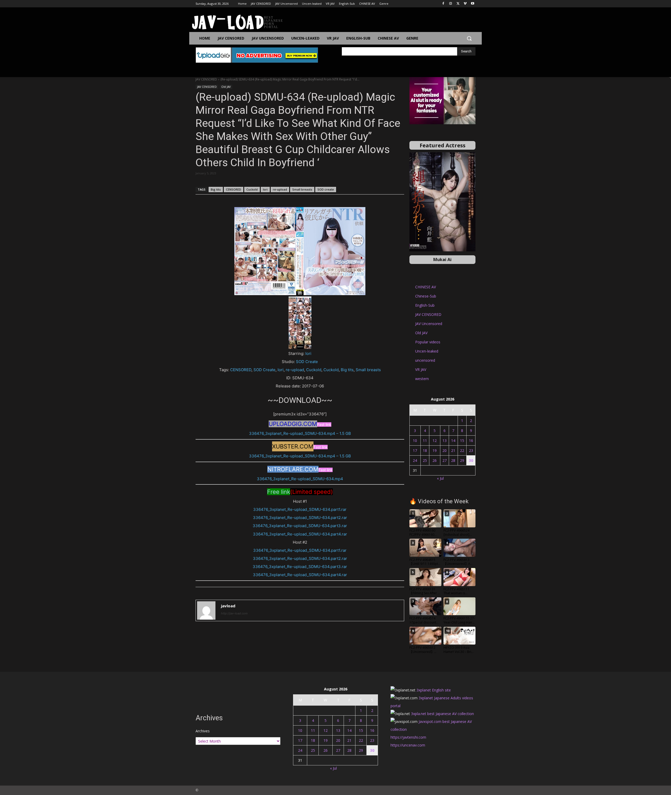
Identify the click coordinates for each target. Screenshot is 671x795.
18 (425, 450)
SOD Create (307, 361)
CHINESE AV (425, 286)
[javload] (206, 610)
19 (434, 450)
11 (425, 440)
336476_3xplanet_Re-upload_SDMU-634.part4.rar (300, 534)
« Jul (440, 478)
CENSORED (233, 189)
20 (444, 450)
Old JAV (226, 87)
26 (434, 460)
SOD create (325, 189)
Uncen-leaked (426, 351)
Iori (265, 189)
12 (434, 440)
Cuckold (252, 189)
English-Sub (425, 305)
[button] (469, 38)
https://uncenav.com (408, 745)
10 (415, 440)
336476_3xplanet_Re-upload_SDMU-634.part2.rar (300, 517)
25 (425, 460)
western (422, 378)
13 (444, 440)
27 (444, 460)
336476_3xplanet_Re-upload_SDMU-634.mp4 (300, 478)
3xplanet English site (433, 690)
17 (415, 450)
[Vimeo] (465, 4)
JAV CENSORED (206, 79)
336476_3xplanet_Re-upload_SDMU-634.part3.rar (300, 525)
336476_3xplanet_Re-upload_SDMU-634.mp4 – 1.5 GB (300, 433)
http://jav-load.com (234, 613)
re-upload (280, 189)
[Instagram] (451, 4)
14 (453, 440)
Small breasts (302, 189)
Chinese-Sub (425, 296)
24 (415, 460)
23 (471, 450)
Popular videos (427, 341)
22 (462, 450)
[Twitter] (458, 4)
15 (462, 440)
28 (453, 460)
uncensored (425, 360)
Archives (203, 730)
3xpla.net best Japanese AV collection (442, 713)
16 (471, 440)
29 (462, 460)
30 (471, 460)
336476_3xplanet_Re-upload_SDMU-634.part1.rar (300, 509)
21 (453, 450)
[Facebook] (443, 4)
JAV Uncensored (428, 323)
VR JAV (420, 369)
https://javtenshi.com (408, 737)
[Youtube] (472, 4)
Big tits (216, 189)
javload (228, 605)
